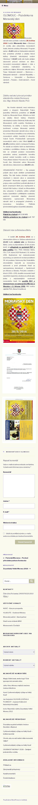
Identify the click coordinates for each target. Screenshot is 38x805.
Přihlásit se (7, 765)
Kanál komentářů (9, 774)
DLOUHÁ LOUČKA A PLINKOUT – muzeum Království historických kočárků (16, 701)
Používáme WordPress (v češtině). (15, 800)
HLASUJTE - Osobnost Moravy (14, 613)
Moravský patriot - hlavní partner (14, 617)
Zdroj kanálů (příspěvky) (11, 769)
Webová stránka (9, 523)
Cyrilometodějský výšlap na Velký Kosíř (17, 745)
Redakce (17, 12)
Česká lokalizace (9, 778)
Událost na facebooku (12, 212)
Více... (6, 596)
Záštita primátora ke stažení (15, 217)
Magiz (5, 679)
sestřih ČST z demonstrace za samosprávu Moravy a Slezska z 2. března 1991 (19, 283)
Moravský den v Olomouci (18, 452)
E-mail (6, 512)
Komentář (7, 472)
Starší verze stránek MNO (12, 621)
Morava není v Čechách (11, 625)
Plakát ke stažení (10, 214)
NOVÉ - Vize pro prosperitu (13, 608)
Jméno (6, 501)
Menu (6, 6)
